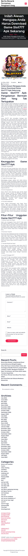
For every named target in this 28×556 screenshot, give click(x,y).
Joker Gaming (5, 468)
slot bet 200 (4, 482)
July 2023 (4, 455)
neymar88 (4, 475)
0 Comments (5, 84)
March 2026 (4, 405)
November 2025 (5, 408)
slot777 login (5, 503)
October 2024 (5, 432)
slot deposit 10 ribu (5, 513)
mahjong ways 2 (5, 528)
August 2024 (5, 435)
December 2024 (6, 428)
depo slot (3, 521)
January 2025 (5, 426)
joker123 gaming (5, 516)
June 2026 (4, 400)
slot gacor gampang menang (9, 489)
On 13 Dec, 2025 (5, 82)
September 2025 (6, 412)
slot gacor (4, 487)
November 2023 (5, 448)
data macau (4, 519)
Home (11, 34)
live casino (4, 471)
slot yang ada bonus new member (9, 539)
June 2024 (4, 439)
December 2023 (5, 446)
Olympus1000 (5, 477)
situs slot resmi (5, 533)
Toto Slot (4, 507)
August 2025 (5, 414)
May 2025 (4, 419)
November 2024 (6, 430)
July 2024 (4, 437)
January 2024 (5, 444)
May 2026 (4, 401)
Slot (15, 34)
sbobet (3, 478)
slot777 (25, 108)
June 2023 (4, 457)
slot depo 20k (5, 485)
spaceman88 (5, 505)
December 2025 (5, 407)
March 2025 (4, 423)
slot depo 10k (5, 484)
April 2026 (4, 403)
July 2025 (4, 416)
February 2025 (5, 425)
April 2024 (4, 443)
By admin (13, 82)
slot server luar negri (7, 500)
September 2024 (6, 434)
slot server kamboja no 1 (8, 498)
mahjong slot (5, 473)
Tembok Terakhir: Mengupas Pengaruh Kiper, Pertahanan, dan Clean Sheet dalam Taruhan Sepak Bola (13, 371)
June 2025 (4, 417)
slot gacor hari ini (6, 491)
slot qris (3, 494)
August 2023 (5, 453)
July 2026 (4, 398)
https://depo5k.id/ (5, 523)
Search (3, 350)
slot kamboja (5, 493)
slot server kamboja (7, 496)
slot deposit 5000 (5, 514)
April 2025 (4, 421)
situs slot (3, 530)
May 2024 (4, 441)
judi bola (3, 524)
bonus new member (7, 464)
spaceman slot (17, 537)
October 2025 (5, 410)
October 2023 (5, 450)
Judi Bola (4, 469)
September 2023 (6, 452)
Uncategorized (5, 509)
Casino (3, 466)
